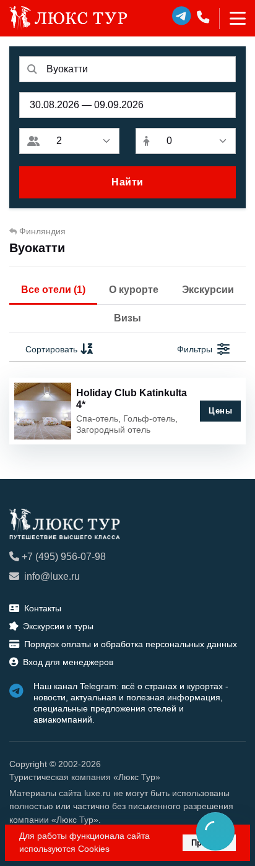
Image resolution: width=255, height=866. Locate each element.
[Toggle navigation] (232, 18)
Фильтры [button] (194, 349)
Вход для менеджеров (68, 662)
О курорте (133, 289)
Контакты (42, 608)
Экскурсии (208, 289)
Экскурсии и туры (58, 626)
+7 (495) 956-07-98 (64, 556)
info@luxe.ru (52, 576)
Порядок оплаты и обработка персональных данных (130, 644)
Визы (127, 318)
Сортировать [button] (51, 349)
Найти (127, 182)
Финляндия (42, 231)
